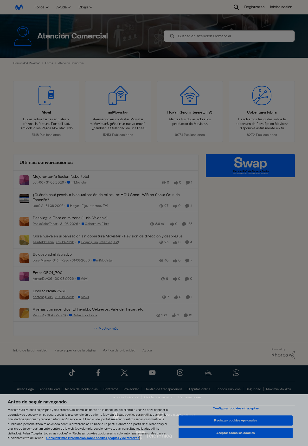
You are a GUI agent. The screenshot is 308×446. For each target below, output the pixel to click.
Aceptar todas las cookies (235, 433)
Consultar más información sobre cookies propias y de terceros (92, 438)
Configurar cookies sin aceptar (236, 408)
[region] (154, 420)
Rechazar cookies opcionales (235, 420)
